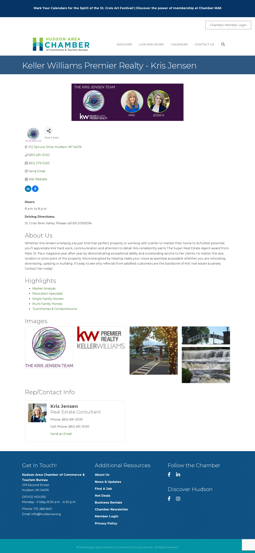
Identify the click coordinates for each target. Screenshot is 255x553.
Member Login (106, 516)
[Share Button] (48, 130)
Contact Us (204, 44)
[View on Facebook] (35, 191)
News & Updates (108, 482)
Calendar (179, 44)
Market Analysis (43, 288)
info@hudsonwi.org (46, 514)
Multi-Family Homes (47, 304)
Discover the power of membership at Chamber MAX (178, 8)
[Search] (221, 44)
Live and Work (151, 44)
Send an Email (61, 434)
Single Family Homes (47, 299)
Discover (124, 44)
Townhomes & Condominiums (54, 309)
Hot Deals (102, 495)
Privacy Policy (106, 523)
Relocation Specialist (47, 293)
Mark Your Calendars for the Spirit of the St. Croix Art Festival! (83, 8)
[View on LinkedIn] (28, 191)
